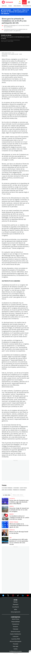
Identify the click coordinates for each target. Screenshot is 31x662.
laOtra (15, 609)
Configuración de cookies (15, 651)
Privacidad (15, 644)
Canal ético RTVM (15, 639)
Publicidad (15, 629)
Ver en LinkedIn (22, 595)
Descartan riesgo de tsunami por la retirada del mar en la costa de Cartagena (5, 509)
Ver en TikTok (18, 596)
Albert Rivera (23, 487)
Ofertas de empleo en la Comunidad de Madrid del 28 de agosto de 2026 (5, 524)
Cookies (15, 648)
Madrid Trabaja (13, 522)
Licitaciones (15, 636)
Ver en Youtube (27, 595)
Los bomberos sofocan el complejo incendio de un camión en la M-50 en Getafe (5, 517)
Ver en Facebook (3, 596)
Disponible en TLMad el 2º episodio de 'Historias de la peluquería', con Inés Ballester (15, 11)
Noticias (4, 5)
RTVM (15, 600)
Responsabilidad (15, 621)
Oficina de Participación (15, 641)
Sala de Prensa (15, 619)
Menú (29, 2)
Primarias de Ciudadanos (19, 489)
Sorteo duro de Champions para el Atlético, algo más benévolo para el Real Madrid (5, 501)
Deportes (12, 498)
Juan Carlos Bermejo (7, 489)
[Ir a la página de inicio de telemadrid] (7, 2)
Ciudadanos (16, 487)
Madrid (11, 514)
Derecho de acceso (15, 631)
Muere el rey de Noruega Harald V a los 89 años (5, 532)
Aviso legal (15, 646)
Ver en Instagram (13, 595)
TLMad (10, 5)
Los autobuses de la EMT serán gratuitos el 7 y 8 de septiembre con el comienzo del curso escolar (5, 540)
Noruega (12, 529)
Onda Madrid (17, 5)
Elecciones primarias (7, 487)
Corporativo (15, 617)
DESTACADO (7, 10)
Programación (27, 5)
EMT (10, 537)
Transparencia (15, 624)
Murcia (11, 506)
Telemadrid (15, 604)
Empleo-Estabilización (15, 634)
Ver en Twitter (8, 596)
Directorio (15, 626)
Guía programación (15, 612)
